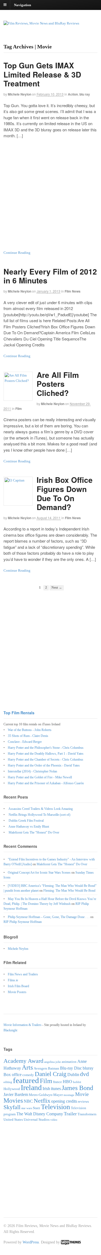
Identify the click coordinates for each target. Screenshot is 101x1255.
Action (73, 94)
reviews (83, 1101)
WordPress (31, 1242)
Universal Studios (37, 1119)
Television (55, 1107)
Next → (56, 587)
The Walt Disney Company (39, 1114)
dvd (84, 1074)
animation (69, 1062)
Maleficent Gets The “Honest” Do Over (34, 832)
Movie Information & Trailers (22, 1025)
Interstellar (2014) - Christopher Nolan (32, 771)
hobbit (77, 1082)
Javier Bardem (16, 1094)
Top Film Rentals (19, 712)
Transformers (87, 1114)
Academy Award (23, 1060)
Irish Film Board (18, 986)
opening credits (64, 1101)
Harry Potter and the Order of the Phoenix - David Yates (44, 765)
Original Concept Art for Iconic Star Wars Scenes (39, 872)
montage (69, 1095)
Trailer (70, 1113)
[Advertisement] (50, 194)
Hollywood (12, 1089)
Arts (27, 1067)
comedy (28, 1075)
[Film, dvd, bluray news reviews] (41, 23)
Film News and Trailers (23, 974)
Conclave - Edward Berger (25, 742)
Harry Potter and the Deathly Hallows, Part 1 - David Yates (45, 753)
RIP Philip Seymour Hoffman (23, 922)
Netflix (42, 1100)
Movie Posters (17, 992)
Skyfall (12, 1107)
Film (18, 408)
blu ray (84, 94)
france (57, 1082)
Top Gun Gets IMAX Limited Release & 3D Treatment (42, 74)
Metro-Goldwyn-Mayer (46, 1095)
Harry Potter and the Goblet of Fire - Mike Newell (40, 777)
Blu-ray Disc (71, 1068)
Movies (13, 1100)
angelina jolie (52, 1061)
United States (13, 1119)
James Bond (77, 1087)
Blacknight (10, 1030)
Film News (73, 291)
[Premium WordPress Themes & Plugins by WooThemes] (71, 1242)
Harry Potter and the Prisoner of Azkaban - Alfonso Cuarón (46, 783)
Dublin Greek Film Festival (26, 820)
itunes (56, 1088)
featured (26, 1080)
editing (8, 1082)
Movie (82, 1094)
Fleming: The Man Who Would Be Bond (69, 890)
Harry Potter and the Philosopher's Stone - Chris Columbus (45, 748)
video (53, 1119)
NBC (28, 1101)
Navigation (22, 5)
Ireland (31, 1087)
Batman (53, 1068)
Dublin (73, 1074)
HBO (67, 1081)
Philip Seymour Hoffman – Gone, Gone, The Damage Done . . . (48, 917)
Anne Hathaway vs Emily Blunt (28, 826)
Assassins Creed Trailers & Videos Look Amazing (40, 809)
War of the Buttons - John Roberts (29, 730)
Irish (46, 1088)
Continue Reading (17, 253)
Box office (13, 1074)
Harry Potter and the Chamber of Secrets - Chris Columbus (45, 759)
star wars (26, 1108)
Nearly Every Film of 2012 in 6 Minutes (50, 276)
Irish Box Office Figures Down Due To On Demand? (65, 493)
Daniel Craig (51, 1073)
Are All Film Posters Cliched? (58, 383)
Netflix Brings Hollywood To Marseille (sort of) (39, 815)
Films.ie (13, 980)
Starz (36, 1108)
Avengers (40, 1068)
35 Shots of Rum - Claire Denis (28, 736)
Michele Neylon (19, 94)
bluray (88, 1068)
